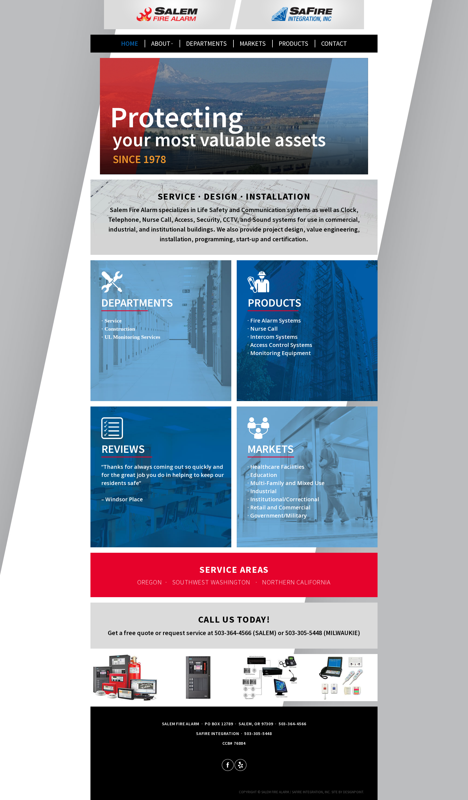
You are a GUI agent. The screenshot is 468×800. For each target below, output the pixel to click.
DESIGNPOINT (353, 792)
